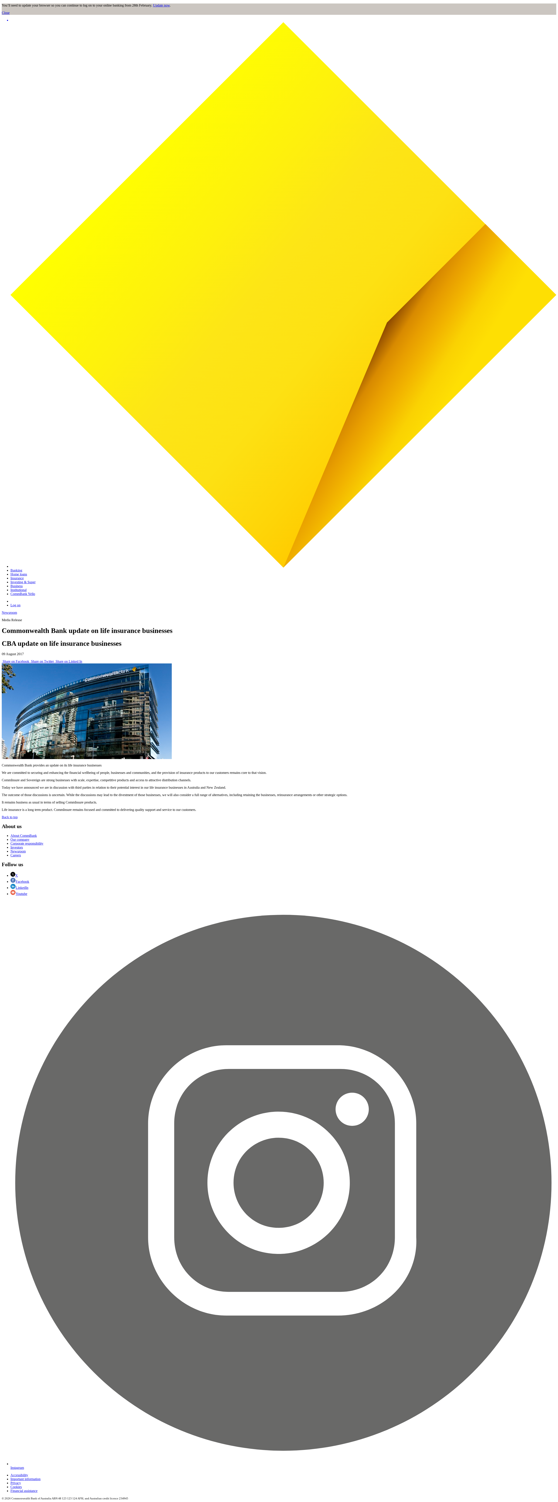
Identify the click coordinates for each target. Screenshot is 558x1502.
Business (16, 586)
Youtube (21, 894)
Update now (161, 5)
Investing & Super (23, 582)
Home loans (18, 574)
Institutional (18, 590)
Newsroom (9, 612)
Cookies (16, 1487)
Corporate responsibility (26, 843)
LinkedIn (22, 888)
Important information (25, 1479)
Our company (19, 839)
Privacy (15, 1483)
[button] (283, 20)
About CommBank (23, 835)
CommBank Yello (22, 594)
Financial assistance (23, 1491)
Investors (16, 847)
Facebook (22, 881)
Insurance (17, 578)
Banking (16, 570)
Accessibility (19, 1475)
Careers (15, 855)
